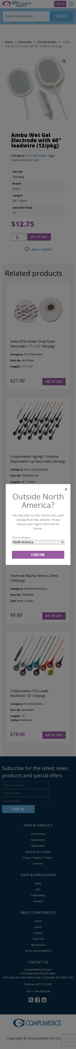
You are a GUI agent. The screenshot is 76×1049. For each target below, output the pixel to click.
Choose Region (21, 537)
